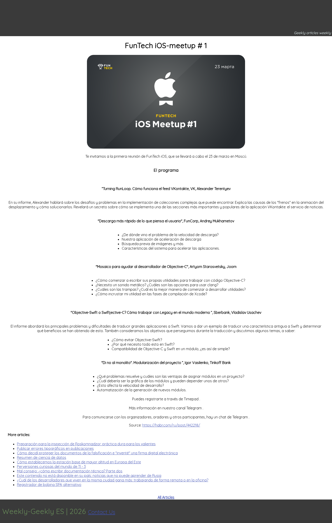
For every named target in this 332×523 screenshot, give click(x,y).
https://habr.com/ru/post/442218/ (171, 425)
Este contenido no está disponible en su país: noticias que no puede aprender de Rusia (89, 475)
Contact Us (101, 512)
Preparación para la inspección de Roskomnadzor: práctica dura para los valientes (86, 444)
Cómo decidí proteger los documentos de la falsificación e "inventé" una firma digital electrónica (97, 453)
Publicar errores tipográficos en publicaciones (55, 448)
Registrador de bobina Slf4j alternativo (49, 484)
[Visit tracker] (328, 511)
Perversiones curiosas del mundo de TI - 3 (51, 466)
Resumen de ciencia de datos (41, 457)
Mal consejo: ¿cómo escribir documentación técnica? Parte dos (69, 471)
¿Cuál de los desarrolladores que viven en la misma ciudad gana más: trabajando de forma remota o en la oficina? (112, 480)
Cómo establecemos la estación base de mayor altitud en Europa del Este (79, 462)
